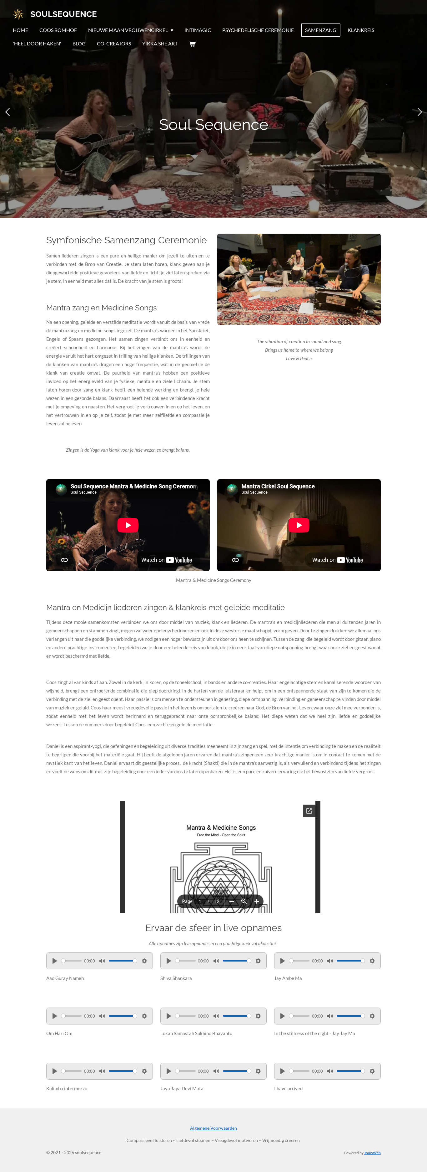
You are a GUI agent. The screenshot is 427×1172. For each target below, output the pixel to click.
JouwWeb (372, 1152)
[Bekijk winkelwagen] (192, 43)
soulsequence (63, 14)
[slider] (71, 961)
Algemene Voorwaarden (213, 1128)
